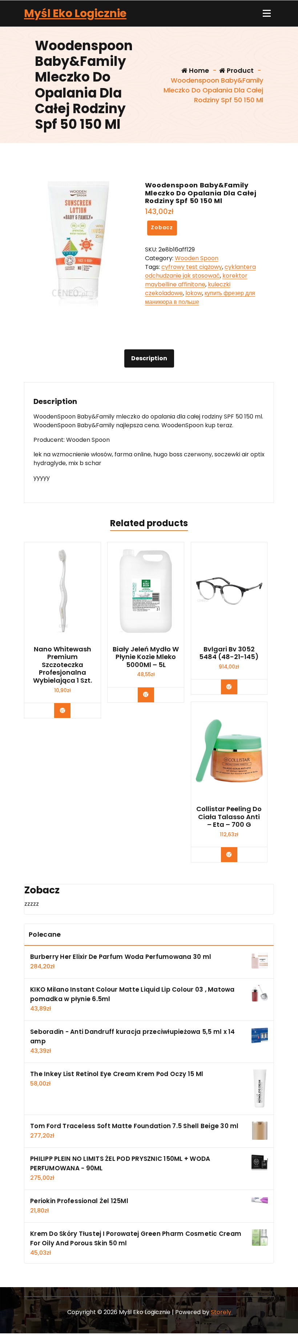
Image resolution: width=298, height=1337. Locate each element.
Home (198, 70)
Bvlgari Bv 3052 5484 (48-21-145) (229, 653)
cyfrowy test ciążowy (191, 267)
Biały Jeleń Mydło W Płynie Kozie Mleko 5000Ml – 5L (146, 657)
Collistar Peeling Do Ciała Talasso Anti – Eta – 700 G (229, 817)
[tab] (149, 358)
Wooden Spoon (196, 258)
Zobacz (162, 227)
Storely (221, 1312)
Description (149, 358)
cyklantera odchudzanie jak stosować (200, 271)
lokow (193, 293)
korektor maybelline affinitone (196, 280)
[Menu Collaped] (266, 13)
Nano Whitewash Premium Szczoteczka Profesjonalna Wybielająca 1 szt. (62, 665)
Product (239, 70)
